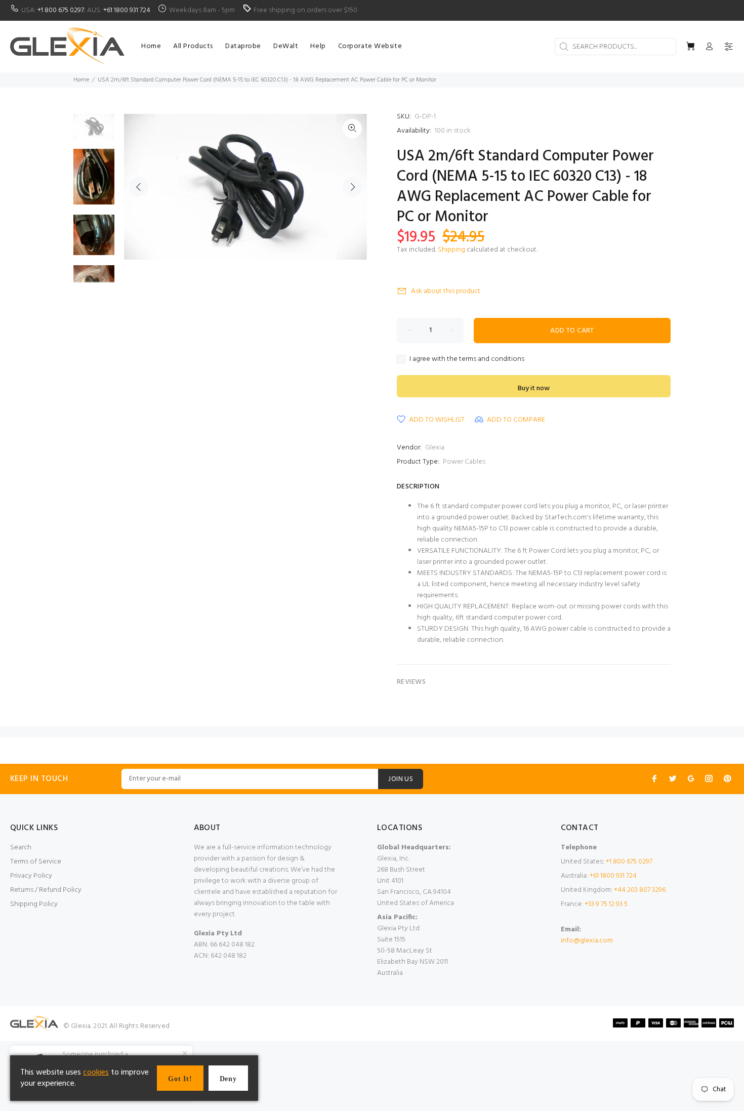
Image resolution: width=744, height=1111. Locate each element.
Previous (138, 186)
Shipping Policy (34, 904)
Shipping (451, 250)
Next (352, 186)
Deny (228, 1079)
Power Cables (464, 462)
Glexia (434, 448)
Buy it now (534, 388)
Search (20, 847)
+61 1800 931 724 (126, 10)
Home (81, 80)
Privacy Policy (31, 876)
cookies (96, 1072)
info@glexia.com (587, 941)
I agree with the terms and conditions (466, 359)
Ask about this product (445, 291)
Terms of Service (35, 862)
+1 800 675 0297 (60, 10)
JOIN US (400, 779)
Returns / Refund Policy (45, 890)
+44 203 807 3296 (640, 890)
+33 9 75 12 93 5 (606, 904)
